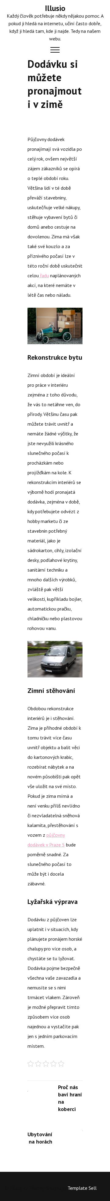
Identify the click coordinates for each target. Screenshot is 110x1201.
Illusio (55, 8)
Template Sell (82, 1188)
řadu (44, 275)
